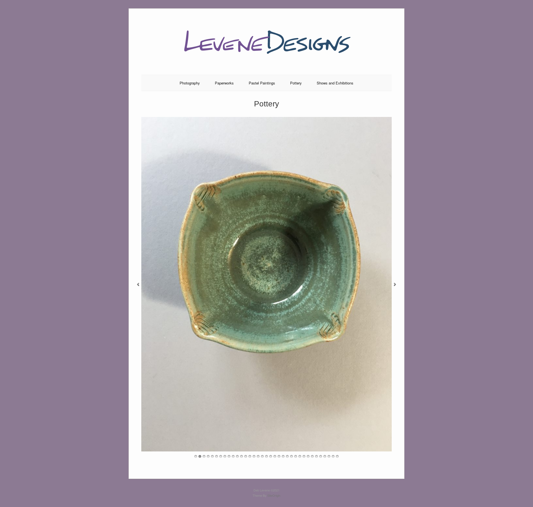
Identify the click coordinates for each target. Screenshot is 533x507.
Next (395, 284)
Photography (190, 83)
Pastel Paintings (262, 83)
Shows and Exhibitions (335, 83)
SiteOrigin (273, 495)
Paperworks (224, 83)
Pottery (296, 83)
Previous (138, 284)
